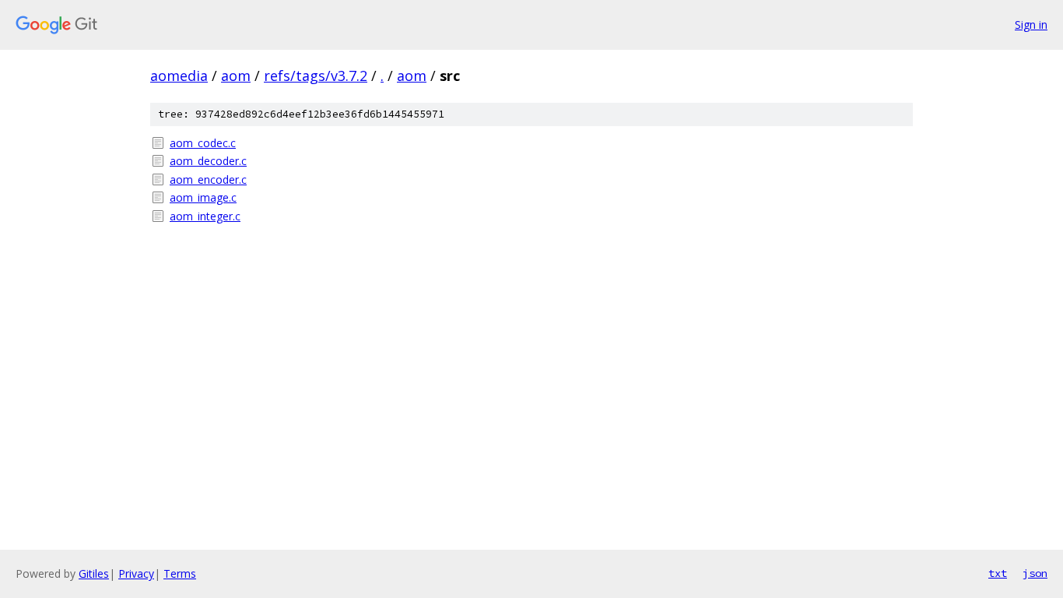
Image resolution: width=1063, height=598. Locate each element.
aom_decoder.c (208, 160)
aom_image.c (203, 197)
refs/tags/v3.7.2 (315, 75)
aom (236, 75)
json (1035, 573)
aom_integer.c (205, 216)
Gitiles (94, 573)
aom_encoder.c (208, 179)
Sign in (1031, 24)
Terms (179, 573)
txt (997, 573)
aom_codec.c (203, 142)
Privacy (136, 573)
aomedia (179, 75)
